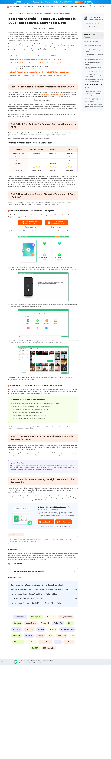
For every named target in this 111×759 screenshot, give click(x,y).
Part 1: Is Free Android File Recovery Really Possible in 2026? (33, 56)
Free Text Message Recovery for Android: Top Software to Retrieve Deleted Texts (94, 99)
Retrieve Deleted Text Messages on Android (94, 55)
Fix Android (45, 623)
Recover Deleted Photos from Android (93, 46)
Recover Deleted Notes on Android (94, 59)
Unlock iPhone (31, 623)
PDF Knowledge (48, 648)
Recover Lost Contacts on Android (94, 72)
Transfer (40, 636)
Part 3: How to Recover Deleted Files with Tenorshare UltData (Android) (37, 63)
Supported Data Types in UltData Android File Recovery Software (34, 69)
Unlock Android (20, 617)
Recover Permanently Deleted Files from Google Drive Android (94, 80)
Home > (12, 13)
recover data (29, 445)
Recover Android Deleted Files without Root (93, 68)
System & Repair (28, 6)
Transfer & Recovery (42, 6)
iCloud (58, 642)
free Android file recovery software (52, 94)
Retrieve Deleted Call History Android (92, 50)
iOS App (41, 629)
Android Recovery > (20, 13)
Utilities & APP (55, 6)
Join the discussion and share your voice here (29, 571)
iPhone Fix (16, 629)
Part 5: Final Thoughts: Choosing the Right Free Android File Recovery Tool (38, 76)
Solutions (73, 6)
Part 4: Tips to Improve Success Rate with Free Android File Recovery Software (40, 72)
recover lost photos (71, 44)
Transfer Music (45, 642)
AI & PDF (65, 6)
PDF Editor (69, 642)
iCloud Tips (62, 636)
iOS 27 (50, 636)
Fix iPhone (52, 629)
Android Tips (58, 623)
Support (85, 6)
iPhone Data (18, 642)
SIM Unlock (29, 629)
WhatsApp (16, 636)
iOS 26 (70, 623)
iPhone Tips (50, 617)
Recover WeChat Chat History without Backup (93, 75)
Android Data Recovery (89, 35)
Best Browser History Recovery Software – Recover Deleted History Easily (93, 93)
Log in (102, 6)
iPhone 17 (28, 636)
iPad (72, 636)
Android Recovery (67, 629)
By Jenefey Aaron (94, 17)
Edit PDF (35, 648)
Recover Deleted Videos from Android (93, 63)
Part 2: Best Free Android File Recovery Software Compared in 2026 (36, 59)
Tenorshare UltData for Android (32, 215)
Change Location (66, 617)
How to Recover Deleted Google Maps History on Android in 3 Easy (94, 105)
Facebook (31, 642)
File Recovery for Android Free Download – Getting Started (32, 66)
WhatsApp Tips (36, 617)
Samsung (17, 623)
